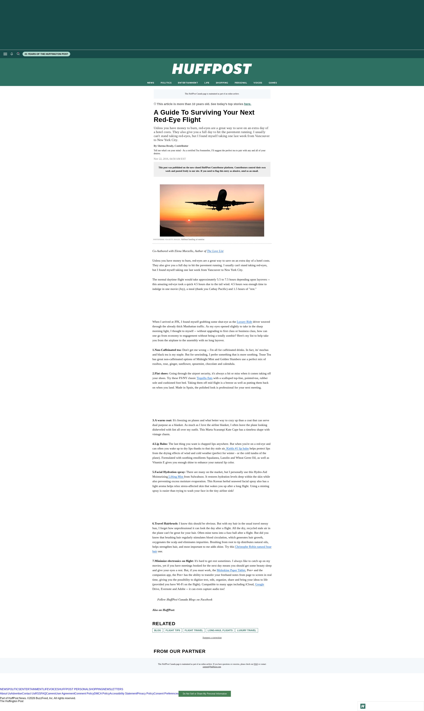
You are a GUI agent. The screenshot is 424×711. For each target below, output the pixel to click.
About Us (5, 693)
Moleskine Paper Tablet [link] (231, 570)
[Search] (18, 54)
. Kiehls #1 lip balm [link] (237, 448)
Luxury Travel (246, 630)
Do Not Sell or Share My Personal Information (205, 693)
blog (157, 630)
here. (247, 104)
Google (259, 584)
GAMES (273, 83)
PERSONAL (241, 83)
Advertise (16, 693)
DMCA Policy (102, 693)
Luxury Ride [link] (244, 321)
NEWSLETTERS (113, 689)
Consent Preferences (166, 693)
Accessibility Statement (123, 693)
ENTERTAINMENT (188, 83)
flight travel (194, 630)
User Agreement (65, 693)
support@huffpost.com (212, 667)
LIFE (206, 83)
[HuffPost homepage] (42, 686)
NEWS (150, 83)
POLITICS (166, 83)
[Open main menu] (5, 54)
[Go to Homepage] (362, 706)
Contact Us (28, 693)
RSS (38, 693)
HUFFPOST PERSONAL (74, 689)
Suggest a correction (212, 637)
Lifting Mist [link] (176, 476)
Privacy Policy (145, 693)
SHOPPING (222, 83)
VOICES (258, 83)
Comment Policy (84, 693)
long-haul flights (220, 630)
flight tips (173, 630)
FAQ (256, 664)
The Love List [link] (215, 251)
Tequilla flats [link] (204, 378)
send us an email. (250, 171)
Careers (50, 693)
